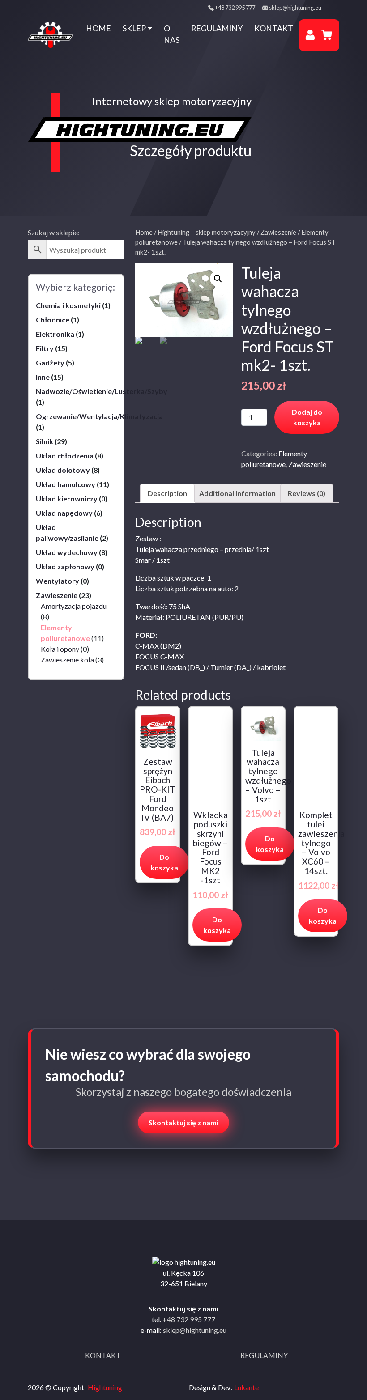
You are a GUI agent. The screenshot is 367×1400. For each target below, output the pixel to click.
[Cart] (326, 35)
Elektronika (55, 334)
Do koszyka (164, 862)
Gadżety (50, 362)
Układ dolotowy (63, 470)
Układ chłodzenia (65, 455)
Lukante (246, 1387)
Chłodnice (52, 319)
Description (167, 493)
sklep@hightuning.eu (295, 7)
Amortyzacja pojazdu (74, 606)
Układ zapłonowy (65, 566)
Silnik (44, 441)
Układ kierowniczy (67, 498)
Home (98, 28)
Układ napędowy (64, 513)
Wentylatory (57, 581)
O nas (171, 34)
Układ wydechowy (67, 552)
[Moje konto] (310, 35)
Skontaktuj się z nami (183, 1122)
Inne (43, 377)
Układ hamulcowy (65, 484)
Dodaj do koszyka (307, 417)
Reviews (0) (306, 493)
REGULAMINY (264, 1355)
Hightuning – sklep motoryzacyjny (207, 232)
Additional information (237, 493)
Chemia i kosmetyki (68, 305)
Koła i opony (60, 649)
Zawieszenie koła (67, 659)
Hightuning (105, 1387)
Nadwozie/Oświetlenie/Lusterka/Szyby (101, 391)
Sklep (134, 28)
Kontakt (273, 28)
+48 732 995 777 (235, 7)
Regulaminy (217, 28)
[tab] (167, 493)
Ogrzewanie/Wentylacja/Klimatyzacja (99, 416)
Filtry (45, 348)
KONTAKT (103, 1355)
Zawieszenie (56, 595)
